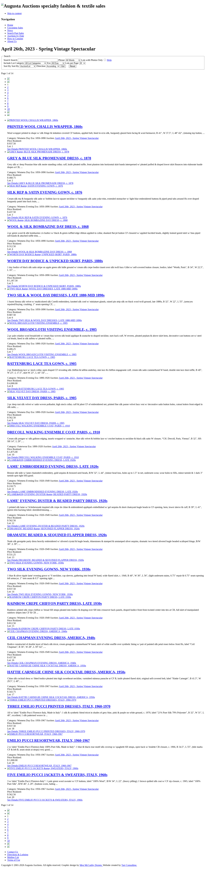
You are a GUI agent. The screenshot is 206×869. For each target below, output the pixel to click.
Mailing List (13, 857)
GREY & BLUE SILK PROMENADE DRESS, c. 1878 (49, 158)
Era (49, 63)
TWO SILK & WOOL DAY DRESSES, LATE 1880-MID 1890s (56, 295)
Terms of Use (13, 860)
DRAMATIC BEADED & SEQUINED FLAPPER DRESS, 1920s (57, 535)
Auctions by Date (15, 36)
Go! (63, 66)
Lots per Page (72, 63)
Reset (72, 66)
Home (10, 25)
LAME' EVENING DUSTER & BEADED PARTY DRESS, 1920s (57, 501)
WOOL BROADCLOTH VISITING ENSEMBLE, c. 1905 (52, 329)
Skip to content (14, 13)
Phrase (61, 60)
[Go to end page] (8, 115)
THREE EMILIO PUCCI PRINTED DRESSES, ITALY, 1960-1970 (58, 706)
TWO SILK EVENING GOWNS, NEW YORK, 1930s (48, 569)
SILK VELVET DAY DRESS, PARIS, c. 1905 (41, 398)
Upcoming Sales (15, 27)
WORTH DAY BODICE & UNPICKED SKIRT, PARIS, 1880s (55, 261)
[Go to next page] (8, 112)
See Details (37, 149)
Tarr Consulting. (129, 865)
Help (109, 60)
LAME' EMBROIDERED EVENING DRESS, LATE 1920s (52, 466)
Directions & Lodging (17, 854)
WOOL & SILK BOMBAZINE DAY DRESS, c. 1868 (48, 227)
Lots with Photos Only (92, 60)
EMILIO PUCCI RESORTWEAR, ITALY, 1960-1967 (48, 740)
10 (8, 109)
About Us (12, 41)
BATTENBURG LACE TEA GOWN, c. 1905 (41, 364)
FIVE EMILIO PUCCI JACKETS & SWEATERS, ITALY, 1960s (57, 775)
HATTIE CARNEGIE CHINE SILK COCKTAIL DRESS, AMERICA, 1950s (66, 672)
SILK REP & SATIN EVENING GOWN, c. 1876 (44, 192)
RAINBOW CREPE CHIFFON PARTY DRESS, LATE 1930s (54, 603)
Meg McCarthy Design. (91, 865)
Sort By (16, 66)
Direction (41, 66)
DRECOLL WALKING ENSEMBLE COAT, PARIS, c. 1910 (53, 432)
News (10, 30)
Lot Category (18, 63)
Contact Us (12, 852)
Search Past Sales (15, 33)
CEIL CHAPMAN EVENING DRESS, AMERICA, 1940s (51, 638)
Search (14, 60)
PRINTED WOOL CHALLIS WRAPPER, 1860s (44, 127)
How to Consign (15, 38)
